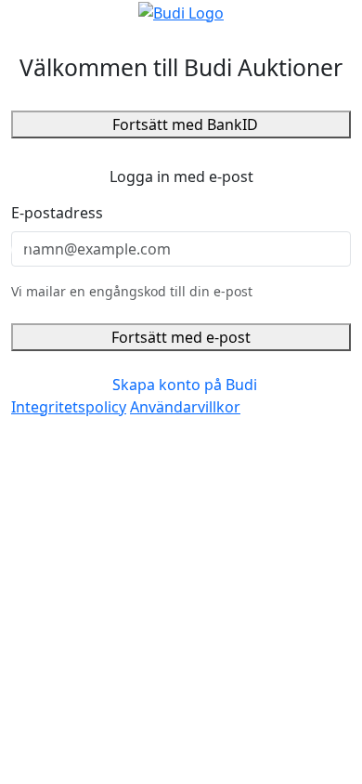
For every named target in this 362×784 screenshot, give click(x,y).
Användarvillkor (185, 407)
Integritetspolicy (68, 407)
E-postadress (57, 213)
